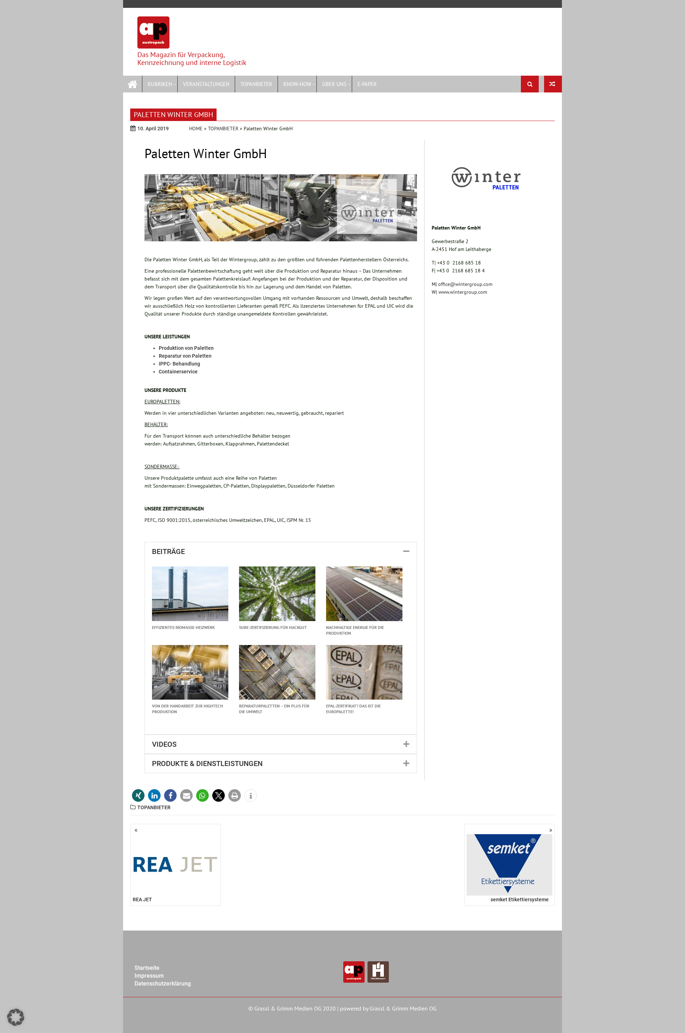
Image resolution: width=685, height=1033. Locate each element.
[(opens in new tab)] (486, 208)
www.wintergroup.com (462, 292)
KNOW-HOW (297, 84)
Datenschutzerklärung (163, 983)
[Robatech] (553, 84)
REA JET (142, 899)
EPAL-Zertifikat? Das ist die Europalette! (353, 708)
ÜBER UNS (334, 84)
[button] (281, 551)
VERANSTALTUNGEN (206, 84)
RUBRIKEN (160, 84)
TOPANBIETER (256, 84)
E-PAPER (367, 84)
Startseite (147, 967)
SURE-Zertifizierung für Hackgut (273, 627)
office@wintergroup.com (465, 284)
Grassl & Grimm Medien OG (403, 1008)
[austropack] (132, 83)
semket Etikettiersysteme (520, 899)
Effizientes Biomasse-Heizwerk (183, 627)
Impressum (149, 975)
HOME (196, 128)
